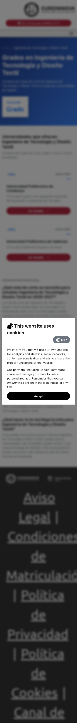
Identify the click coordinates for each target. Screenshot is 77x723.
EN (62, 339)
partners (19, 370)
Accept (38, 396)
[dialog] (38, 361)
